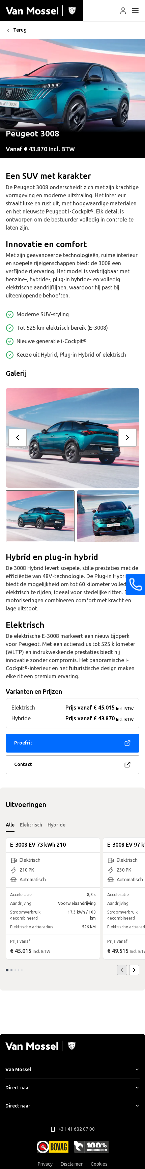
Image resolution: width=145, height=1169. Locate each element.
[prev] (17, 438)
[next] (127, 438)
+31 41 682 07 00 (76, 1129)
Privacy (45, 1164)
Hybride (56, 825)
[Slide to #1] (40, 516)
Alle (10, 825)
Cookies (99, 1164)
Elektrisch (31, 825)
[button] (123, 10)
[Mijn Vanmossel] (123, 10)
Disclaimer (72, 1164)
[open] (135, 11)
